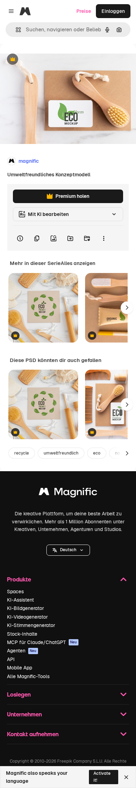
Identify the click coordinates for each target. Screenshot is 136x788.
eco (96, 453)
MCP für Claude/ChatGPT (42, 642)
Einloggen (113, 11)
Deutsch (68, 550)
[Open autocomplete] (15, 29)
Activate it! (102, 777)
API (11, 659)
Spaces (15, 591)
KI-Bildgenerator (25, 608)
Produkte (19, 579)
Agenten (22, 651)
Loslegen (19, 694)
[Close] (126, 777)
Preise (83, 11)
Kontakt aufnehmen (33, 734)
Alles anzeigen (78, 263)
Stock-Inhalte (22, 634)
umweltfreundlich (61, 453)
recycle (21, 453)
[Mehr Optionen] (104, 238)
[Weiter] (127, 308)
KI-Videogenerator (27, 617)
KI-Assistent (20, 600)
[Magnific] (68, 493)
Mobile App (19, 668)
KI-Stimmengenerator (31, 625)
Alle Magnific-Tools (28, 676)
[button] (68, 550)
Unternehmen (24, 714)
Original (44, 59)
